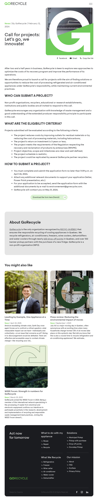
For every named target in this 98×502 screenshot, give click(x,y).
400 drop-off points (53, 238)
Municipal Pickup (76, 437)
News (7, 23)
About (71, 462)
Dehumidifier (48, 478)
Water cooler (48, 475)
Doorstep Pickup (76, 447)
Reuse (45, 441)
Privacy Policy (74, 471)
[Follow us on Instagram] (81, 492)
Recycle (46, 447)
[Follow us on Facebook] (77, 492)
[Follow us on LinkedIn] (87, 492)
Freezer (46, 465)
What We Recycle (51, 457)
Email (75, 58)
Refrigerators (48, 462)
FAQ (70, 465)
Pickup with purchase (77, 441)
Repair (46, 444)
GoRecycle (15, 229)
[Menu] (90, 4)
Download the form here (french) (46, 197)
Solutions (72, 432)
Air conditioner (49, 472)
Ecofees (72, 468)
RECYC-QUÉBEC (68, 229)
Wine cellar (48, 468)
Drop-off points (75, 444)
